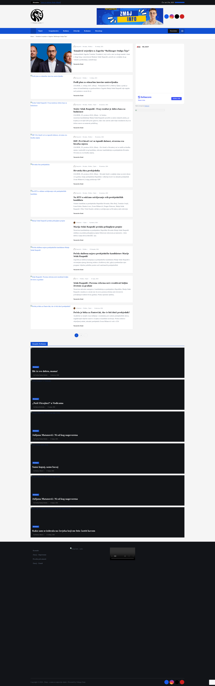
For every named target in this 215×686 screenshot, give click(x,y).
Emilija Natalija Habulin (41, 375)
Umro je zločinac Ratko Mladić (51, 2)
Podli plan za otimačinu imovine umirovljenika (95, 82)
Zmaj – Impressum (39, 555)
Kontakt (36, 550)
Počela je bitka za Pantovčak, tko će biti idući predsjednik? (101, 312)
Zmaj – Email (38, 563)
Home (32, 36)
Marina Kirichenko (40, 407)
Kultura (66, 31)
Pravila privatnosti (39, 559)
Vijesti (40, 31)
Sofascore (146, 105)
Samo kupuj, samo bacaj (45, 467)
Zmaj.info (78, 46)
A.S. (77, 278)
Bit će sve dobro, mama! (45, 371)
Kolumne (87, 31)
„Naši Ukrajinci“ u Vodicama (47, 403)
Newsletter (173, 31)
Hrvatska (85, 46)
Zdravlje (76, 31)
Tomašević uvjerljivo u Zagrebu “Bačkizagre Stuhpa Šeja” (51, 36)
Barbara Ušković (39, 471)
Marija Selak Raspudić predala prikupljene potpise (97, 226)
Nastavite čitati (78, 64)
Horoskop (98, 31)
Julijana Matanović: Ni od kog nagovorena (55, 435)
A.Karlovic (78, 222)
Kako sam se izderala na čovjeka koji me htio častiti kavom (63, 530)
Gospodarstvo (54, 31)
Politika (90, 46)
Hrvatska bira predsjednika (86, 170)
